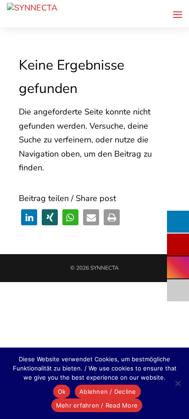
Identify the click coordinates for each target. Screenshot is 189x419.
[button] (29, 217)
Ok (62, 391)
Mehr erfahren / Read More (97, 405)
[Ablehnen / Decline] (177, 383)
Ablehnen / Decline (107, 391)
